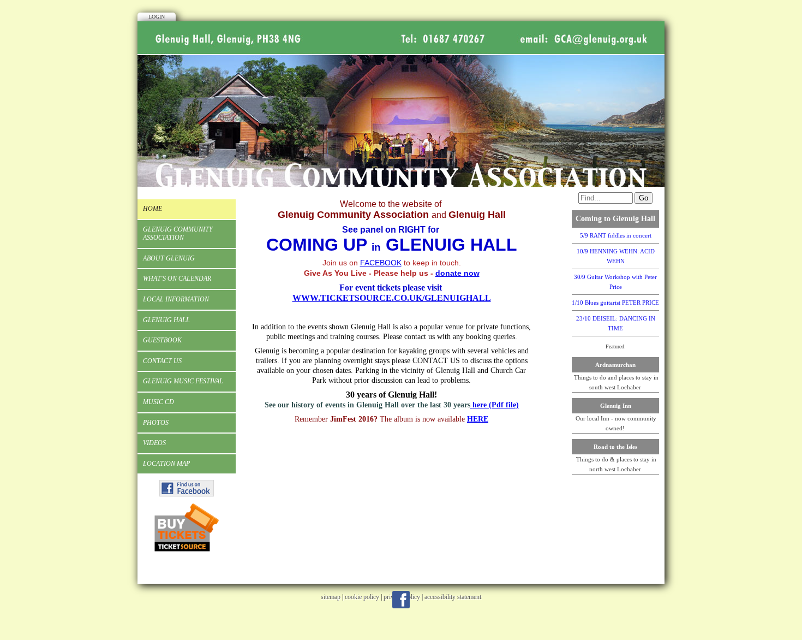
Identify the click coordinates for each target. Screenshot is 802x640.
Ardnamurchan (615, 365)
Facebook (401, 599)
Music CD (158, 402)
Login (156, 17)
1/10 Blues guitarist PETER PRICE (615, 302)
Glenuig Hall (166, 320)
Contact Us (162, 361)
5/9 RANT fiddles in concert (615, 235)
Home (152, 208)
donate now (457, 273)
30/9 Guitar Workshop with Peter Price (615, 282)
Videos (154, 443)
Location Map (166, 463)
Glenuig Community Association (178, 234)
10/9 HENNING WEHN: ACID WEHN (616, 256)
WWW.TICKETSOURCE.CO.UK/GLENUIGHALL (391, 298)
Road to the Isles (615, 446)
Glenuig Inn (615, 405)
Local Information (176, 299)
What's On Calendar (177, 278)
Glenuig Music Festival (183, 381)
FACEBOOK (381, 262)
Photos (156, 422)
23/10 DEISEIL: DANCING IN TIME (615, 323)
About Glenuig (169, 258)
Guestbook (162, 340)
